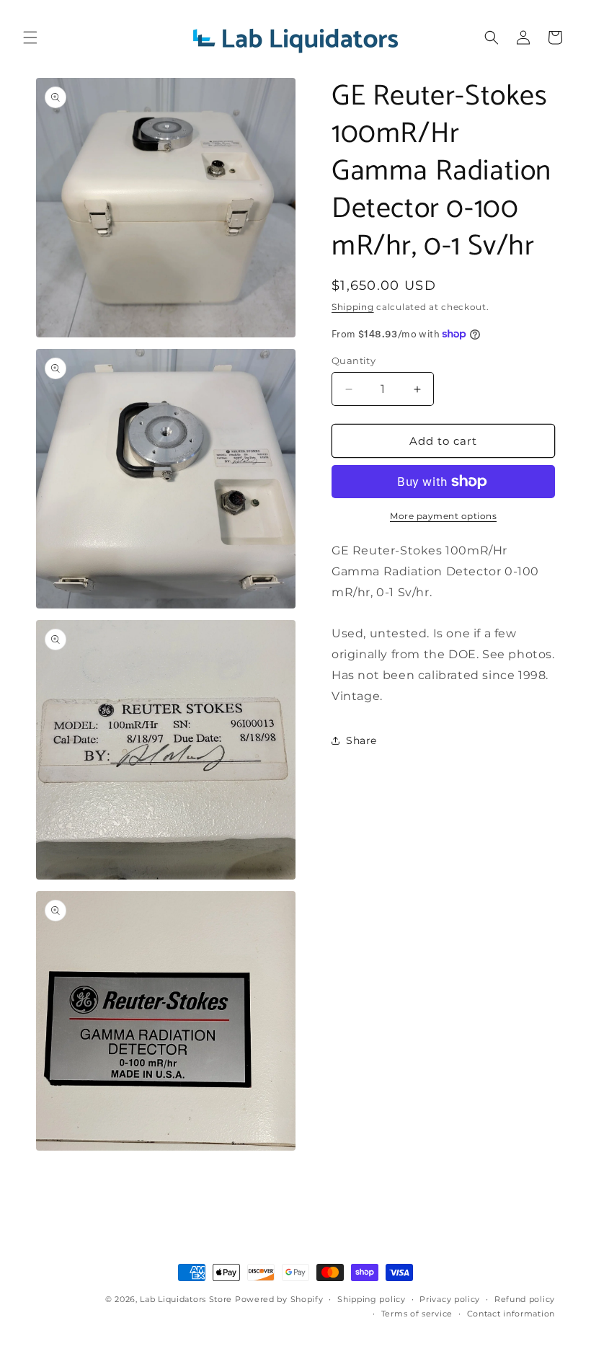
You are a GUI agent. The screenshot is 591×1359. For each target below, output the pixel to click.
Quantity (354, 360)
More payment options (443, 515)
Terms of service (417, 1314)
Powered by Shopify (279, 1299)
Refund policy (524, 1299)
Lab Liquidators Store (186, 1299)
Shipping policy (371, 1299)
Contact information (511, 1314)
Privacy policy (449, 1299)
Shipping (353, 306)
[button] (30, 37)
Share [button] (361, 740)
